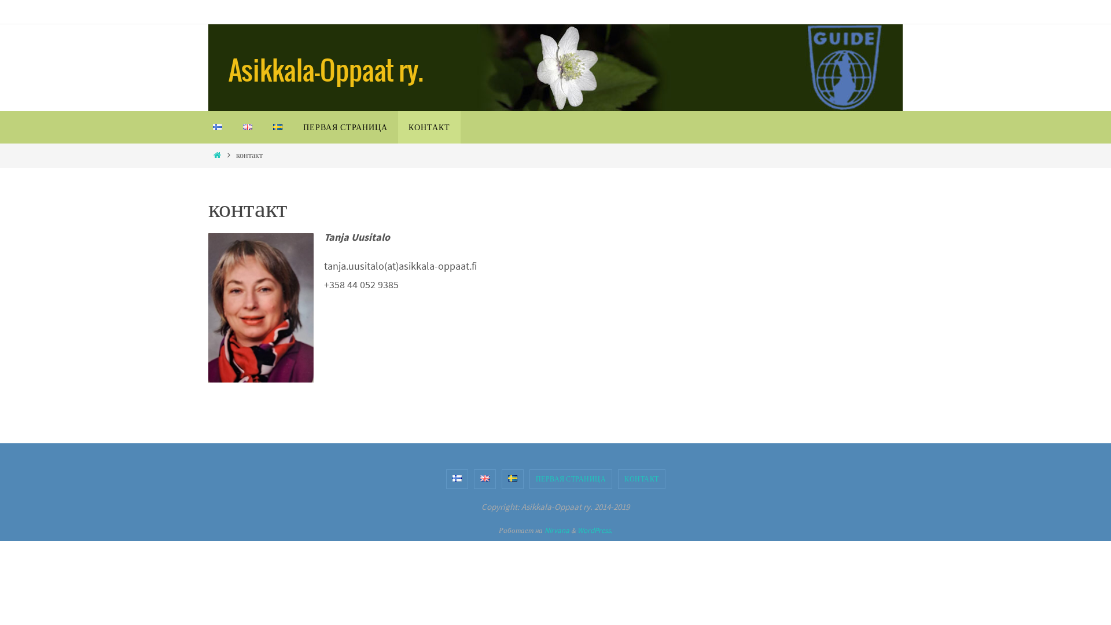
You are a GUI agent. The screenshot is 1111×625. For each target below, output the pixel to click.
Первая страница (571, 479)
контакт (641, 479)
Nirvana (557, 530)
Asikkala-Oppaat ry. (326, 72)
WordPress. (594, 530)
